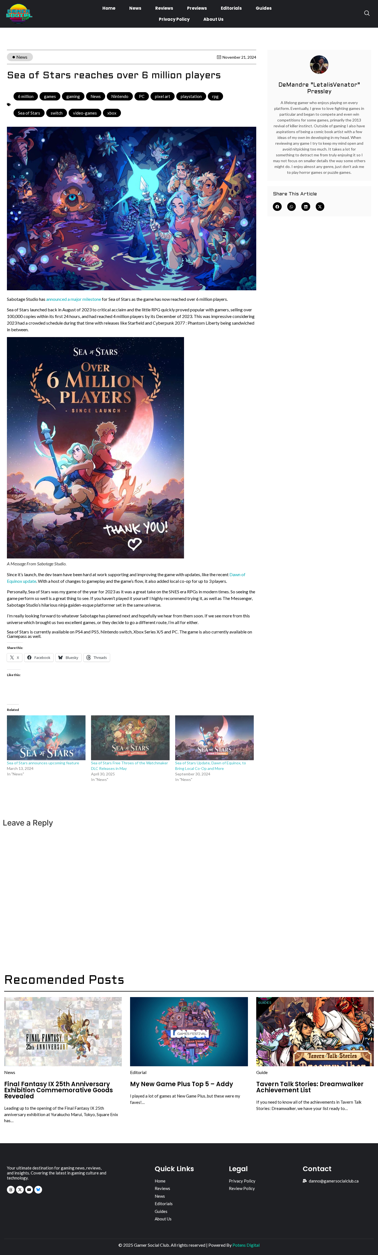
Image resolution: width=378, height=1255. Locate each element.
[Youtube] (29, 1190)
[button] (277, 206)
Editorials (231, 8)
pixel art (162, 96)
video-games (85, 112)
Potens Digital (246, 1245)
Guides (264, 8)
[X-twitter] (20, 1190)
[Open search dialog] (366, 13)
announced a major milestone (73, 299)
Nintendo (119, 96)
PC (141, 96)
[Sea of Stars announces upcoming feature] (46, 737)
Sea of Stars (29, 112)
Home (108, 8)
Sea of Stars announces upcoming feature (43, 762)
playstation (191, 96)
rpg (215, 96)
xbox (111, 112)
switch (57, 112)
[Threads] (11, 1190)
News (135, 8)
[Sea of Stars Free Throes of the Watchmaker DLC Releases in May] (130, 737)
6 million (25, 96)
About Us (213, 19)
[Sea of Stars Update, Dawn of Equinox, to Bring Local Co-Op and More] (214, 737)
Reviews (164, 8)
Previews (197, 8)
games (50, 96)
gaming (73, 96)
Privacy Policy (174, 19)
